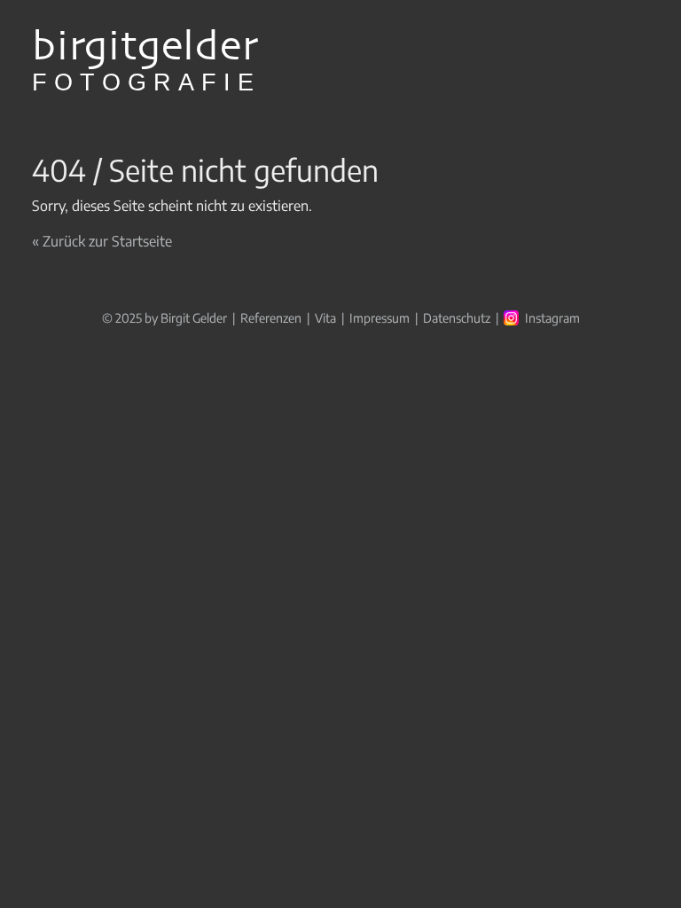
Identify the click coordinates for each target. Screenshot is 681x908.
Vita (325, 317)
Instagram (552, 317)
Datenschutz (456, 317)
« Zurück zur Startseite (102, 241)
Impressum (379, 317)
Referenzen (270, 317)
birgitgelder (146, 62)
